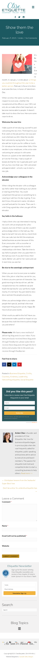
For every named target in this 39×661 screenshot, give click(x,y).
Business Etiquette (17, 373)
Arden (20, 38)
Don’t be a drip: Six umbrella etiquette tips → (20, 489)
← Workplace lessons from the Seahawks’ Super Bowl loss (19, 482)
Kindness (14, 376)
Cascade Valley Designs (26, 656)
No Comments (31, 38)
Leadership (22, 376)
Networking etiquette (11, 379)
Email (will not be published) (14, 536)
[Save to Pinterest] (19, 364)
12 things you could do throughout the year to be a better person (19, 83)
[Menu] (33, 7)
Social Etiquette (26, 379)
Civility (29, 373)
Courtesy (5, 376)
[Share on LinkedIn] (14, 364)
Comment (7, 502)
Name (5, 526)
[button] (20, 593)
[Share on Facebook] (4, 364)
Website (5, 546)
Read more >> (26, 473)
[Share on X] (9, 364)
